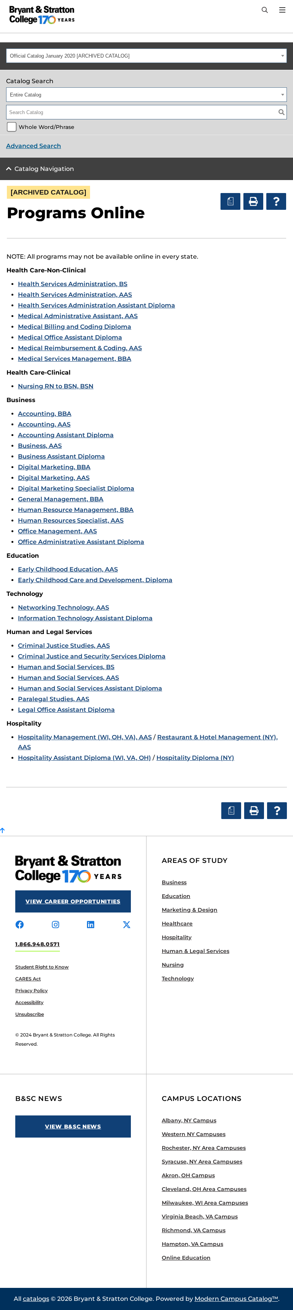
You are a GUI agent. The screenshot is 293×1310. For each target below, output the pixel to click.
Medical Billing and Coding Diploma (74, 326)
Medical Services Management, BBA (74, 358)
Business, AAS (40, 445)
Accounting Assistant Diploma (66, 435)
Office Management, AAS (57, 531)
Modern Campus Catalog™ (236, 1298)
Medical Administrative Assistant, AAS (78, 316)
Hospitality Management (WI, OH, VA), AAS (85, 737)
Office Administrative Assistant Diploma (81, 542)
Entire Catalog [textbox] (25, 95)
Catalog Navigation (44, 168)
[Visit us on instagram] (55, 925)
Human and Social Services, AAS (68, 677)
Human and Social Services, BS (66, 667)
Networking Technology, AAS (63, 607)
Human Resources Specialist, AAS (71, 520)
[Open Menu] (282, 10)
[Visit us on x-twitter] (126, 925)
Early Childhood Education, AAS (68, 569)
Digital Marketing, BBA (54, 467)
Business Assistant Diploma (61, 456)
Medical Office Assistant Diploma (70, 337)
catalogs (36, 1298)
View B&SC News (73, 1126)
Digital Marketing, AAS (54, 477)
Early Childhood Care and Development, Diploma (95, 580)
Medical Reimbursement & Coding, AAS (80, 348)
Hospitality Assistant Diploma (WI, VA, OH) (84, 757)
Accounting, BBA (44, 413)
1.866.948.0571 (37, 944)
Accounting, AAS (44, 424)
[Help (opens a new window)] (276, 201)
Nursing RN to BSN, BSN (55, 386)
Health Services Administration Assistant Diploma (96, 305)
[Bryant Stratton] (39, 15)
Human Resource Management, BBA (76, 509)
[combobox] (146, 55)
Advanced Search (33, 146)
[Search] (265, 10)
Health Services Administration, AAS (75, 294)
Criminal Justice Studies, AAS (64, 645)
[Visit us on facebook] (19, 925)
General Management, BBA (60, 499)
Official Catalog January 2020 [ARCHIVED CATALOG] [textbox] (70, 56)
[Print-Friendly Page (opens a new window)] (253, 201)
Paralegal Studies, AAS (53, 699)
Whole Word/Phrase (46, 127)
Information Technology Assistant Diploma (85, 618)
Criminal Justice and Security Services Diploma (92, 656)
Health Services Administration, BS (72, 284)
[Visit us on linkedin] (90, 925)
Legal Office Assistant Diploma (66, 709)
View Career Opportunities (73, 901)
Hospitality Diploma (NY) (195, 757)
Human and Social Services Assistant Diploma (90, 688)
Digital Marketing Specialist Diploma (76, 488)
